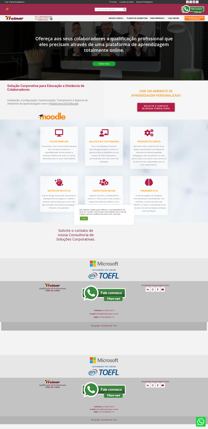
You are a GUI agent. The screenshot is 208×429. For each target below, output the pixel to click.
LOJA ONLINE (173, 18)
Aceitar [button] (83, 218)
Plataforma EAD (59, 141)
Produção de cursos (148, 141)
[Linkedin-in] (187, 2)
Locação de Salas (126, 2)
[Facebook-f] (197, 2)
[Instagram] (190, 2)
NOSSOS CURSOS (116, 18)
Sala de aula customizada (104, 141)
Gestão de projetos (59, 190)
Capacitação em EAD (104, 190)
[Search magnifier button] (124, 9)
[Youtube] (194, 2)
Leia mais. (117, 214)
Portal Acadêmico (17, 2)
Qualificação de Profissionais (52, 288)
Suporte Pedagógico (144, 2)
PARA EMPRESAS (157, 18)
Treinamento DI (149, 190)
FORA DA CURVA (52, 291)
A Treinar (113, 2)
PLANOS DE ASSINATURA (137, 18)
